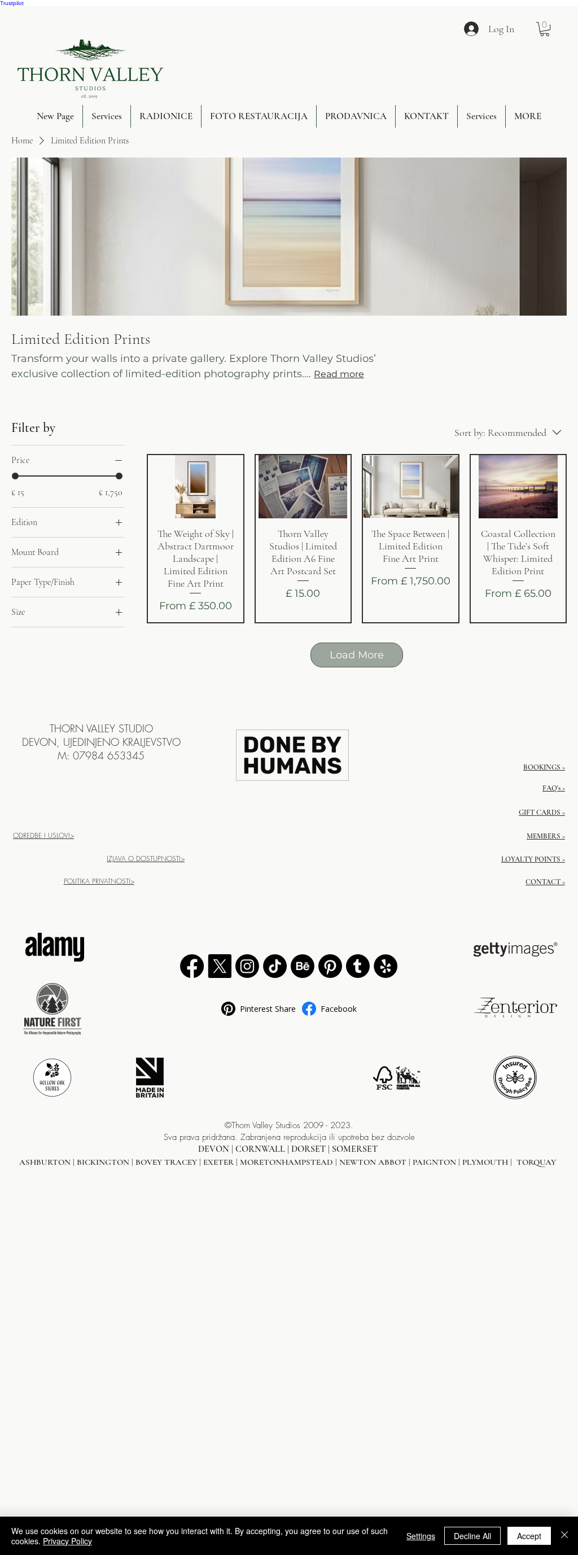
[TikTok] (275, 966)
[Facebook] (192, 966)
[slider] (15, 476)
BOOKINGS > (544, 767)
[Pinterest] (330, 966)
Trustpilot (12, 3)
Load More (357, 655)
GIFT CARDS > (542, 812)
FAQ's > (553, 788)
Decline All (472, 1535)
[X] (219, 966)
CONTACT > (545, 881)
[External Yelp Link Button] (385, 966)
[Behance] (302, 966)
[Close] (564, 1536)
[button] (544, 29)
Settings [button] (420, 1535)
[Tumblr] (358, 966)
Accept (529, 1535)
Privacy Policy (67, 1541)
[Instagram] (247, 966)
